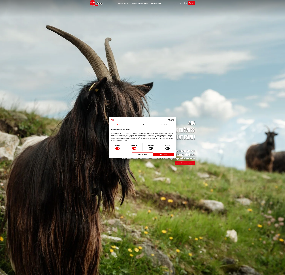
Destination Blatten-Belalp (140, 3)
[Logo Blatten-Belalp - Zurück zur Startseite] (96, 3)
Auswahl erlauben (142, 154)
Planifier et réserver (123, 3)
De (177, 3)
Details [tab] (142, 124)
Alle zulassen (163, 154)
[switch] (134, 148)
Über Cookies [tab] (164, 124)
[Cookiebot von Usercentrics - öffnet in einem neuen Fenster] (167, 120)
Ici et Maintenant (156, 3)
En (180, 3)
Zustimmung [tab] (120, 124)
